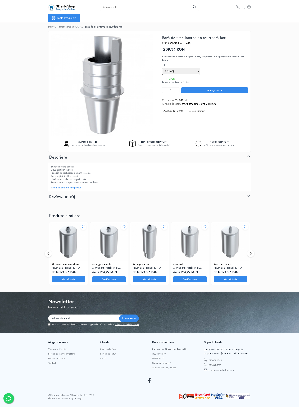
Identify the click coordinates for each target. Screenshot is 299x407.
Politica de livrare (56, 358)
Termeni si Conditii (57, 349)
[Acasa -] (65, 7)
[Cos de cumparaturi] (249, 7)
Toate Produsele (66, 18)
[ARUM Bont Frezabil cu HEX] (68, 241)
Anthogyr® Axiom (141, 264)
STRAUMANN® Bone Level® (176, 43)
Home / (52, 26)
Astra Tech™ (179, 264)
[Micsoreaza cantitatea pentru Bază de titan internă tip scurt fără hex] (164, 90)
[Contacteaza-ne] (238, 7)
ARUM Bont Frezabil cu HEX (66, 267)
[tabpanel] (102, 85)
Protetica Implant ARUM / (71, 26)
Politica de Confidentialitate (127, 324)
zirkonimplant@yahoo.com (221, 370)
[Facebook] (150, 381)
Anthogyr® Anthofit (101, 264)
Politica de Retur (108, 353)
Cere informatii (198, 111)
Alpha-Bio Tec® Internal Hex (65, 264)
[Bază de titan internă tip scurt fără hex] (102, 85)
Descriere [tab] (58, 157)
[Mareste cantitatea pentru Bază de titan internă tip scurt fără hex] (176, 90)
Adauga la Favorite (174, 111)
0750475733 (214, 365)
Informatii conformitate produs (66, 187)
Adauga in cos (214, 90)
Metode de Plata (108, 349)
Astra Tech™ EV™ (222, 264)
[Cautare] (195, 7)
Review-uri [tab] (62, 196)
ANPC (103, 358)
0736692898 (215, 360)
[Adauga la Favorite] (83, 227)
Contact (52, 363)
